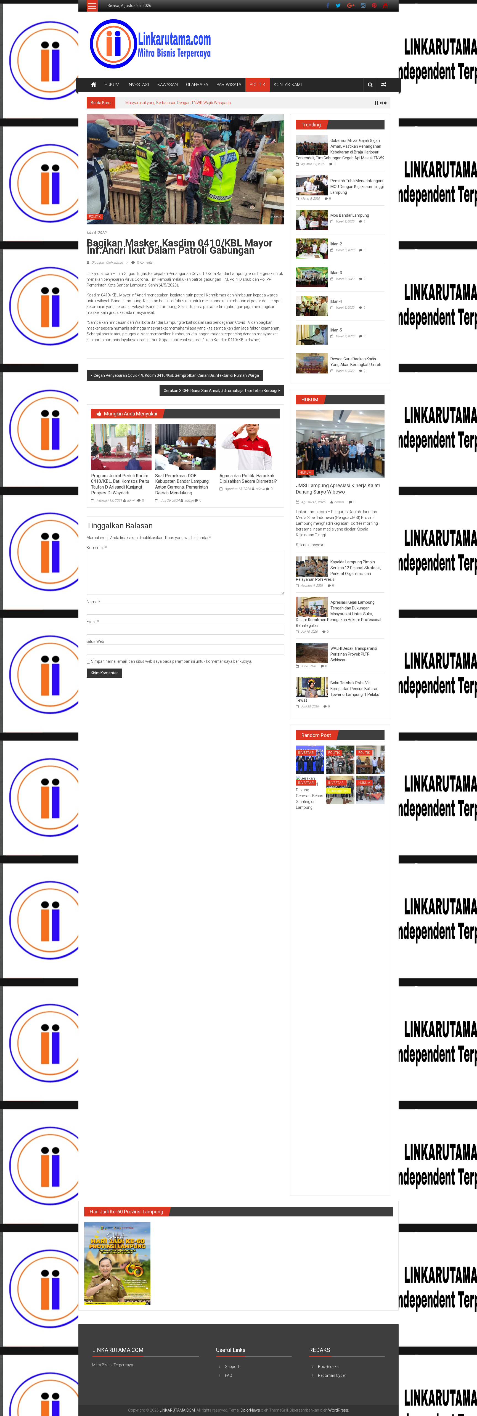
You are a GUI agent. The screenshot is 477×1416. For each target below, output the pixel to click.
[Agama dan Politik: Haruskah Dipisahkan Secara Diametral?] (249, 447)
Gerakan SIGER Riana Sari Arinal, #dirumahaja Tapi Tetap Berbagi (220, 390)
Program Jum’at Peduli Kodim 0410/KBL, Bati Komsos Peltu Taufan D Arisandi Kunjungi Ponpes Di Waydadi (120, 484)
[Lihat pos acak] (383, 84)
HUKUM (112, 84)
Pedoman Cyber (332, 1375)
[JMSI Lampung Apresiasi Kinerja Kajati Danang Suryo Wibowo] (340, 443)
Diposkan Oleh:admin (107, 262)
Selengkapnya (308, 545)
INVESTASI (138, 84)
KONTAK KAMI (288, 84)
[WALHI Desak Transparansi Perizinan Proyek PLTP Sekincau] (312, 653)
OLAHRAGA (197, 84)
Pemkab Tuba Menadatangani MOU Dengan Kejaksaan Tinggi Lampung (357, 187)
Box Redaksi (329, 1366)
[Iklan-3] (312, 277)
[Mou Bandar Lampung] (312, 219)
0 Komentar (145, 262)
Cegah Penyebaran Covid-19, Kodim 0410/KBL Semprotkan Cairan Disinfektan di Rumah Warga (176, 375)
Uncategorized (338, 791)
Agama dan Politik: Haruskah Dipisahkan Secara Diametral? (248, 478)
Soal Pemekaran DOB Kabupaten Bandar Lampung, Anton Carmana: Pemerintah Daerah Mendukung (182, 484)
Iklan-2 (336, 244)
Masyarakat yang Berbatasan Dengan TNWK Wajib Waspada (178, 102)
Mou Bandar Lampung (349, 215)
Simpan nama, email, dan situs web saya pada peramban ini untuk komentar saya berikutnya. (171, 661)
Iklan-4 (336, 301)
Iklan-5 (336, 330)
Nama (93, 602)
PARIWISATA (228, 84)
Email (93, 621)
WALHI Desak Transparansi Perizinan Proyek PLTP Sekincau (353, 654)
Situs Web (95, 641)
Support (232, 1366)
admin (131, 500)
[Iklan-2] (312, 248)
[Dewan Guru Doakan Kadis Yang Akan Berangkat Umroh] (312, 363)
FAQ (228, 1375)
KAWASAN (167, 84)
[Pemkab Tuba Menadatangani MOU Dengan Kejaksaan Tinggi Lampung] (312, 185)
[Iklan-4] (312, 305)
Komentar (97, 547)
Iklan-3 (336, 273)
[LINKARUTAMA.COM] (93, 85)
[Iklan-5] (312, 334)
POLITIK (258, 84)
